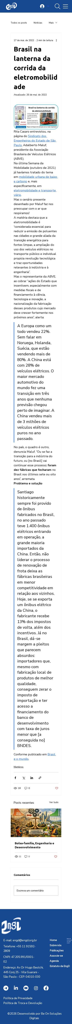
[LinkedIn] (15, 988)
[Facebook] (46, 988)
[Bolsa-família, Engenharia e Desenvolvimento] (36, 823)
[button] (57, 6)
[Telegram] (5, 988)
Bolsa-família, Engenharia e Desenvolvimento (34, 845)
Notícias (38, 22)
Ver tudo (53, 802)
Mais (51, 22)
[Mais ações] (56, 40)
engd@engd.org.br (25, 940)
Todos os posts (19, 22)
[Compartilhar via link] (40, 777)
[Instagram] (36, 988)
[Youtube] (25, 988)
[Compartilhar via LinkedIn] (31, 777)
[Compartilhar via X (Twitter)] (23, 777)
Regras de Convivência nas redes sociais (69, 941)
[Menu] (66, 6)
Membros (18, 766)
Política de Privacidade (17, 998)
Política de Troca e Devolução (22, 1003)
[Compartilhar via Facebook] (15, 777)
